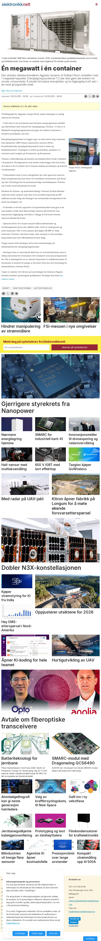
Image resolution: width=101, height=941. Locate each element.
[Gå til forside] (47, 4)
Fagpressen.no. (13, 923)
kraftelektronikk (22, 288)
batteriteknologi (43, 288)
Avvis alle (53, 933)
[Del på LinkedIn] (93, 96)
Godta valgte (37, 933)
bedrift (6, 288)
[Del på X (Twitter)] (90, 96)
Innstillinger (90, 939)
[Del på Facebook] (86, 96)
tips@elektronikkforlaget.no (82, 912)
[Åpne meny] (96, 4)
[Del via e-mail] (97, 96)
